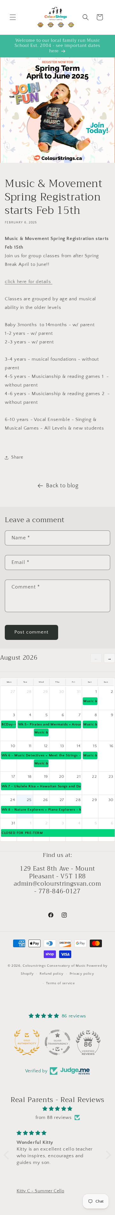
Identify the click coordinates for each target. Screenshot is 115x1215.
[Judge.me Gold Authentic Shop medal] (27, 1042)
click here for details (28, 281)
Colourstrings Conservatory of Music (54, 966)
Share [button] (17, 457)
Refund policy (52, 974)
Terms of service (60, 983)
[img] (57, 1108)
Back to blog (62, 486)
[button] (13, 17)
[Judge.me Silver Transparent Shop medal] (57, 1042)
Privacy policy (82, 974)
